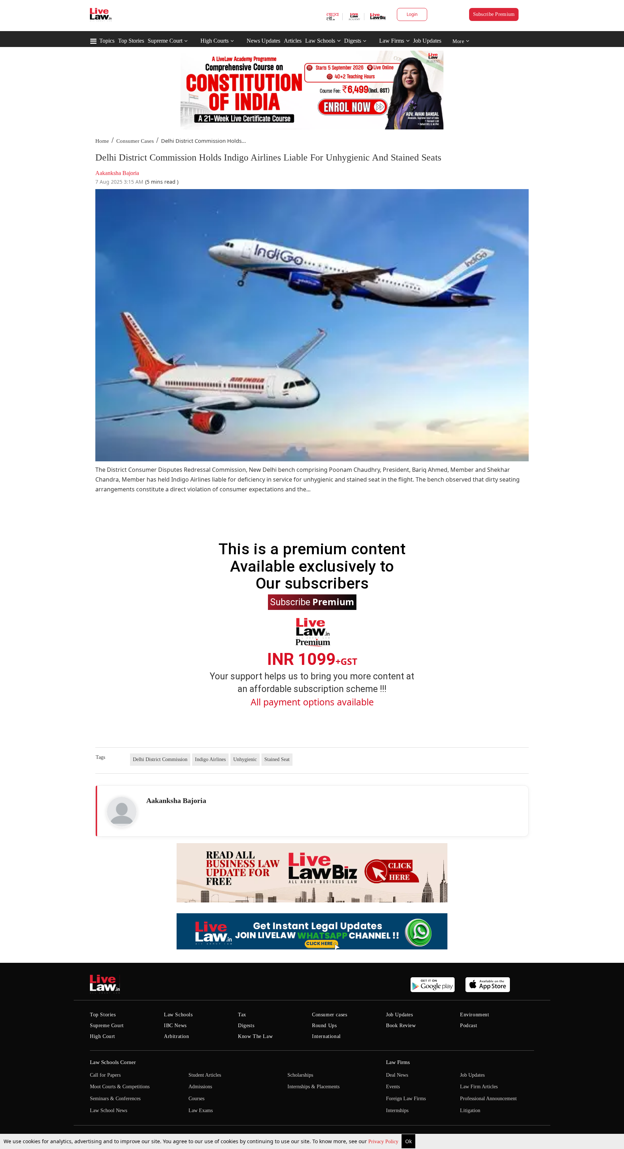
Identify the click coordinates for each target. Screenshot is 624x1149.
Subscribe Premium (494, 14)
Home (102, 141)
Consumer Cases (135, 141)
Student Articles (204, 1075)
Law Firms (391, 41)
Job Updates (427, 41)
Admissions (200, 1086)
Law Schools (320, 41)
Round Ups (324, 1025)
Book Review (401, 1025)
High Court (102, 1036)
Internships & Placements (313, 1086)
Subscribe (312, 601)
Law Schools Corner (113, 1062)
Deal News (397, 1075)
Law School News (108, 1110)
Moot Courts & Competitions (120, 1086)
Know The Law (255, 1036)
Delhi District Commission (160, 759)
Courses (196, 1098)
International (326, 1036)
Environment (474, 1014)
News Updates (263, 41)
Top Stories (131, 41)
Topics (106, 41)
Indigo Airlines (210, 759)
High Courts (214, 41)
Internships (397, 1110)
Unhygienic (245, 759)
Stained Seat (277, 759)
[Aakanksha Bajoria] (121, 811)
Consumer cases (329, 1014)
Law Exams (200, 1110)
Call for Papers (105, 1075)
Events (393, 1086)
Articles (293, 41)
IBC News (175, 1025)
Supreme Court (165, 41)
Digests (352, 41)
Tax (242, 1014)
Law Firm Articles (479, 1086)
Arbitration (176, 1036)
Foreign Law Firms (406, 1098)
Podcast (468, 1025)
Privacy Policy (384, 1141)
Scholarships (300, 1075)
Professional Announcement (488, 1098)
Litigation (470, 1110)
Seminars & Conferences (115, 1098)
